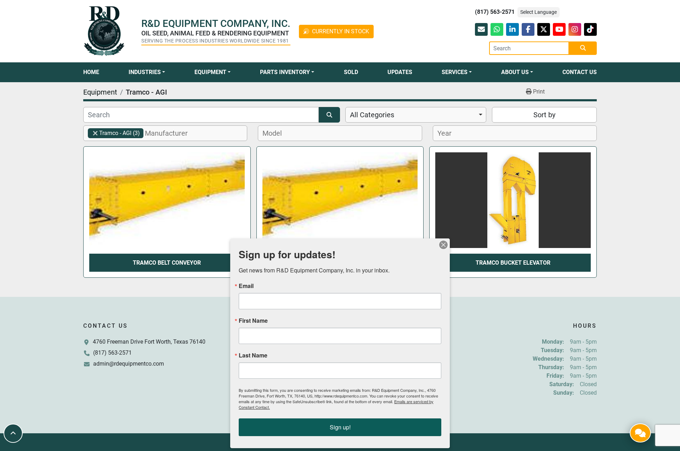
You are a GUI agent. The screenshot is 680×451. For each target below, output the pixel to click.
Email (246, 286)
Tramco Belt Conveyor (167, 262)
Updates (399, 72)
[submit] (583, 48)
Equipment (210, 72)
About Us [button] (515, 72)
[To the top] (13, 433)
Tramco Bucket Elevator (513, 262)
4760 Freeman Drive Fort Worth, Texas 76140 (149, 341)
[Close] (443, 245)
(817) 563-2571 (495, 12)
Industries (145, 72)
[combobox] (415, 115)
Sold (351, 72)
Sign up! (340, 427)
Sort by (544, 115)
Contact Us (579, 72)
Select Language (538, 12)
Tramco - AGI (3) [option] (114, 133)
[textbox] (170, 133)
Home (91, 72)
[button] (147, 72)
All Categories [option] (372, 115)
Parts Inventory (285, 72)
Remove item (95, 133)
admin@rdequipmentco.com (128, 363)
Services (455, 72)
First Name (253, 320)
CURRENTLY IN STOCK (340, 31)
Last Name (253, 355)
